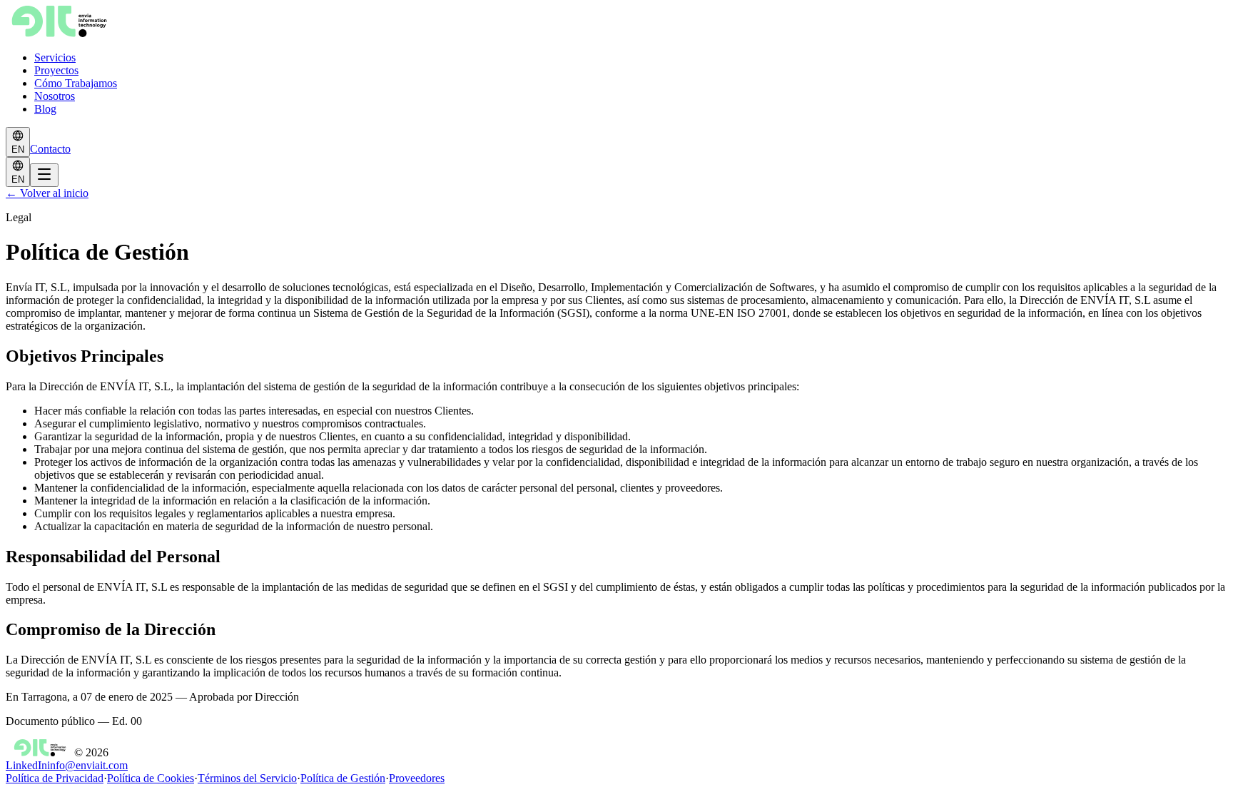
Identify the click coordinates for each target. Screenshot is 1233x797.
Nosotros (54, 96)
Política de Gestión (342, 778)
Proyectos (56, 70)
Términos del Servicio (247, 778)
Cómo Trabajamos (75, 83)
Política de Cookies (150, 778)
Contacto (50, 149)
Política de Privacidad (54, 778)
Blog (45, 109)
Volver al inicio (47, 193)
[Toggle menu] (44, 175)
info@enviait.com (87, 765)
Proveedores (417, 778)
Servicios (55, 57)
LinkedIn (26, 765)
